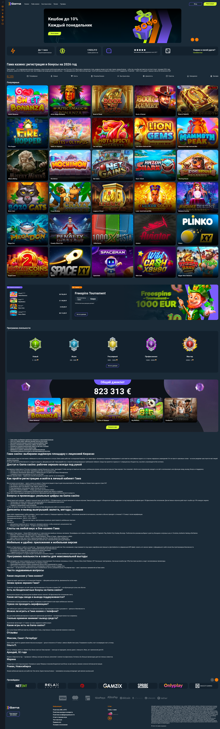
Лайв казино (35, 4)
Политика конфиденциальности (64, 715)
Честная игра (57, 720)
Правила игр (57, 722)
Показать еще (112, 427)
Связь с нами (112, 710)
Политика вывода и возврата (63, 712)
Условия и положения (60, 725)
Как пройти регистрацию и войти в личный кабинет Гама (29, 443)
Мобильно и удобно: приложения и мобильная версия (27, 449)
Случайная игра (197, 52)
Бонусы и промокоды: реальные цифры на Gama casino (28, 444)
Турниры (63, 4)
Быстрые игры (46, 4)
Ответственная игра (60, 717)
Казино (26, 4)
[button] (192, 39)
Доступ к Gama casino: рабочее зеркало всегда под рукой (28, 441)
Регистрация (210, 3)
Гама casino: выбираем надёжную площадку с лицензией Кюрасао (31, 440)
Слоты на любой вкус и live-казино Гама (23, 448)
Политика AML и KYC (60, 710)
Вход (195, 4)
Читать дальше (81, 314)
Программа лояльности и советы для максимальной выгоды (30, 451)
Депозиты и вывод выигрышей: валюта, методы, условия (29, 446)
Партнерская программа (13, 714)
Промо (56, 4)
